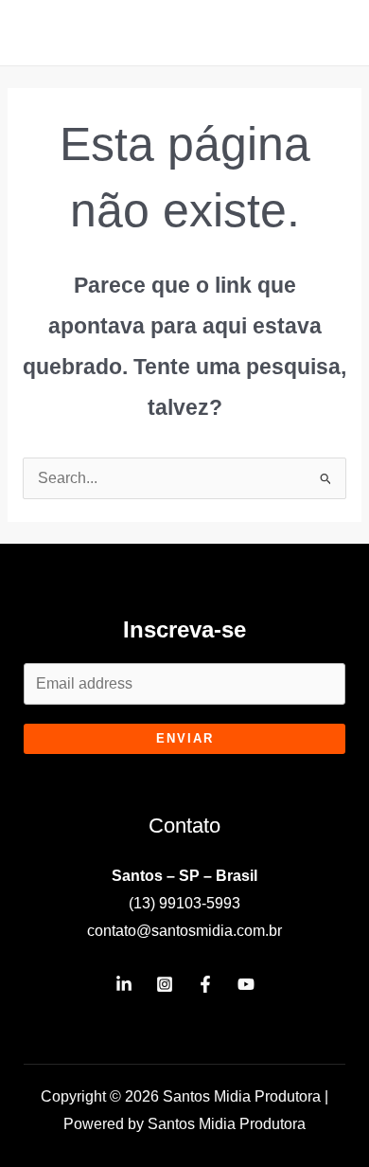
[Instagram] (164, 984)
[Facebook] (205, 984)
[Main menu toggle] (329, 32)
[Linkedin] (123, 984)
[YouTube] (246, 984)
